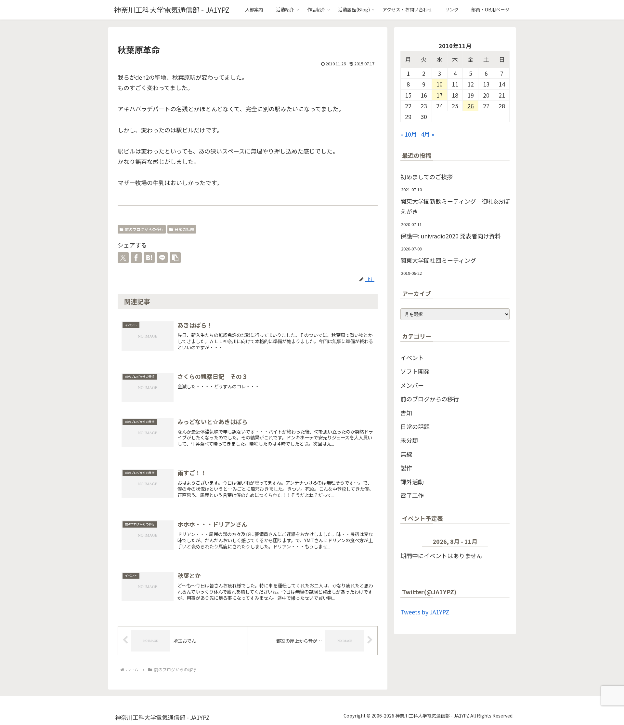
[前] (411, 542)
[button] (175, 257)
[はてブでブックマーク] (149, 257)
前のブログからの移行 (144, 229)
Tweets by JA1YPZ (424, 612)
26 (470, 105)
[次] (499, 542)
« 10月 (408, 134)
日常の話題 (184, 229)
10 (439, 84)
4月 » (427, 134)
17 (439, 95)
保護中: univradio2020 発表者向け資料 (450, 236)
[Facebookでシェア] (136, 257)
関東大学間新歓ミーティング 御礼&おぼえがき (455, 206)
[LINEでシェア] (162, 257)
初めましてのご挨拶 (426, 176)
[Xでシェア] (123, 257)
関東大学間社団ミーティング (438, 260)
